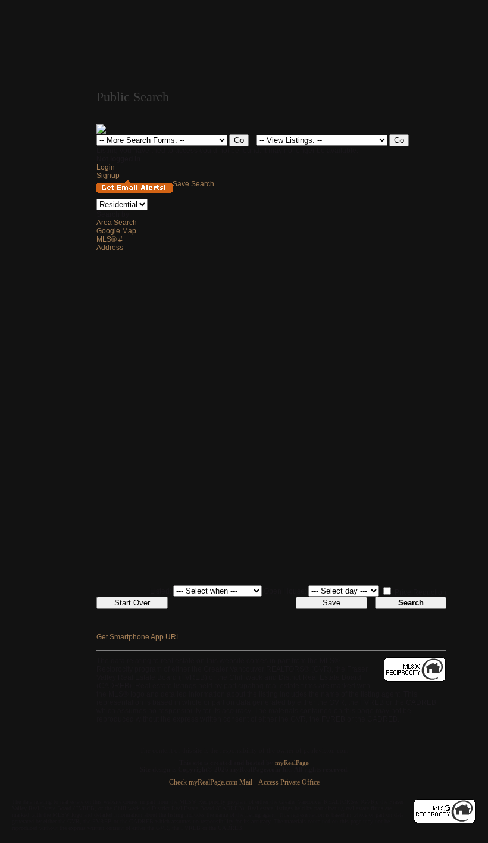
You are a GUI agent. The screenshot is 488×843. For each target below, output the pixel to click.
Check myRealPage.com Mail (210, 782)
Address (109, 247)
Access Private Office (289, 782)
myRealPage (292, 763)
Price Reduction (419, 592)
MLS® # (109, 239)
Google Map (116, 231)
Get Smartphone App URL (138, 637)
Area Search (116, 222)
